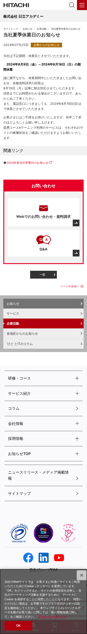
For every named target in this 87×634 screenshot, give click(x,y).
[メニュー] (82, 5)
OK (18, 625)
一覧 (42, 274)
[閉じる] (82, 575)
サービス (13, 313)
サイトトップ (10, 28)
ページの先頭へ (69, 286)
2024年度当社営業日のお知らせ (27, 162)
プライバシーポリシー (51, 616)
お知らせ (27, 28)
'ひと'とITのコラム (20, 344)
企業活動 (42, 28)
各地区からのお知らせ (22, 333)
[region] (43, 601)
